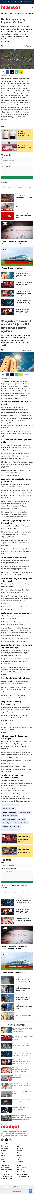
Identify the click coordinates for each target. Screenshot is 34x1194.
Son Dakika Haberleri (23, 1176)
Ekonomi (20, 1148)
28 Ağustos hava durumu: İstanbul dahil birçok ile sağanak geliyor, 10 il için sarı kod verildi (24, 979)
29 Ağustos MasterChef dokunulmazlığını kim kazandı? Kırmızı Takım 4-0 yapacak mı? (23, 311)
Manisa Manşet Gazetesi (8, 16)
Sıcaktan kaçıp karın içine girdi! (23, 205)
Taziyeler (3, 1150)
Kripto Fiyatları (5, 1174)
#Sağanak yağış (7, 823)
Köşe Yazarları (5, 1165)
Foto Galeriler (5, 1167)
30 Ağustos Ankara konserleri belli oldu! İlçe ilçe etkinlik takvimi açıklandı (24, 284)
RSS (6, 1187)
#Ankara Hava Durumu (9, 808)
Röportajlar (4, 1148)
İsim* (2, 158)
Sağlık (3, 1162)
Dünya (19, 1146)
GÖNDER (17, 177)
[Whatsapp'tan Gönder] (17, 72)
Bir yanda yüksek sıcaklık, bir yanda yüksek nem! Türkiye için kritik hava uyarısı (24, 997)
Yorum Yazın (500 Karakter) (8, 164)
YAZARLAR (4, 1)
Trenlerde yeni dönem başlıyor (13, 268)
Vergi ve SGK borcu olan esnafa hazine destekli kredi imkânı (23, 215)
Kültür (19, 1153)
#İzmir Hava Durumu (24, 812)
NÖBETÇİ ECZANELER (28, 1)
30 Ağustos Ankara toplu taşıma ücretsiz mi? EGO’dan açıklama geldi (23, 293)
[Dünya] (17, 230)
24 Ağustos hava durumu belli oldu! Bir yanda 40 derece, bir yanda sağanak (24, 1006)
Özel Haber (4, 13)
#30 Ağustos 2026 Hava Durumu (11, 826)
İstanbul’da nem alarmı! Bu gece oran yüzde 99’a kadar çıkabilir (23, 1015)
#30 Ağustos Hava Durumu (10, 805)
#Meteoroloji (21, 819)
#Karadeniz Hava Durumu (10, 815)
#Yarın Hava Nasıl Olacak (21, 823)
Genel (22, 13)
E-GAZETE (11, 1)
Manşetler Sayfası (6, 1170)
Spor (18, 1157)
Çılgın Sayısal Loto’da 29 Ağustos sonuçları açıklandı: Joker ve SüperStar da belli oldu (23, 920)
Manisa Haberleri (14, 13)
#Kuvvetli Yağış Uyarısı (9, 819)
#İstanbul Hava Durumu (9, 812)
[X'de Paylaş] (12, 72)
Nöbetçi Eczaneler (6, 1178)
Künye (19, 1165)
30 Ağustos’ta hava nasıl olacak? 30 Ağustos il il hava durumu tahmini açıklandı (23, 275)
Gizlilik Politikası (22, 1167)
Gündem (18, 16)
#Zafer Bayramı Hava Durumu (11, 830)
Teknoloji (20, 1162)
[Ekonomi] (17, 256)
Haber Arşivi (21, 1172)
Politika (19, 1155)
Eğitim (3, 1159)
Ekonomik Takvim (6, 1176)
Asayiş (19, 1144)
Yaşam (19, 1159)
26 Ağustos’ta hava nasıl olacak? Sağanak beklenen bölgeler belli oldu (23, 988)
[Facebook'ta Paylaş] (7, 72)
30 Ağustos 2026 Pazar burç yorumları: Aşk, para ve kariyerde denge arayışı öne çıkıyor (23, 302)
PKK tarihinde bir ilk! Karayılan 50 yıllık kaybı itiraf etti (24, 197)
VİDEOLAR (18, 1)
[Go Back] (30, 1191)
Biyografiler (4, 1153)
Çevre (3, 1157)
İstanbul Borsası (6, 1172)
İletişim (19, 1170)
